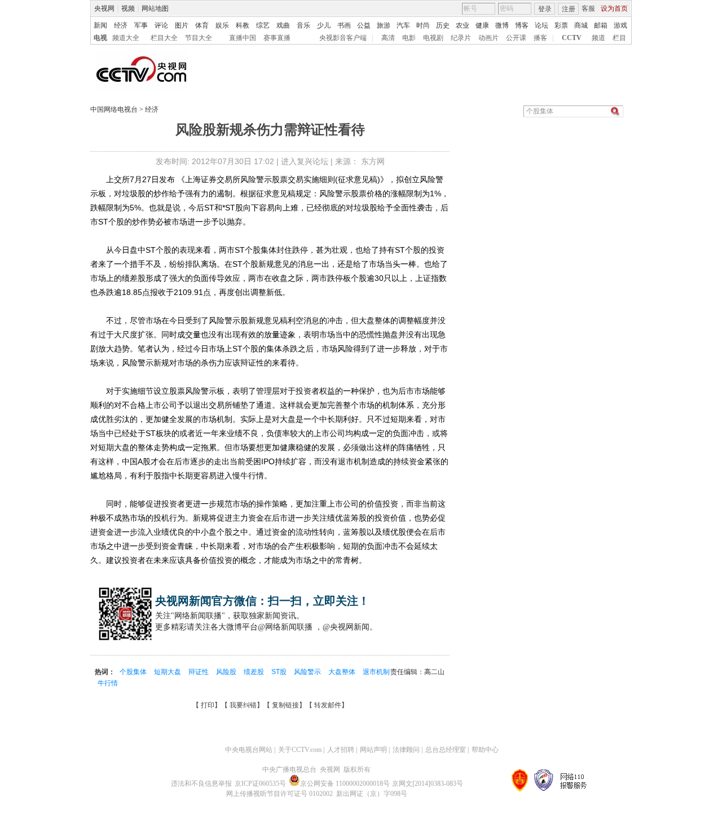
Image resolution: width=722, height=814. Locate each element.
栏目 (619, 38)
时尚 (423, 25)
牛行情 (108, 683)
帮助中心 (485, 750)
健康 (482, 25)
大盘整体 (342, 672)
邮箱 (600, 25)
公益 (364, 25)
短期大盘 (168, 672)
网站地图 (155, 8)
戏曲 (283, 25)
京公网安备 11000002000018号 (345, 783)
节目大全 (198, 38)
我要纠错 (243, 705)
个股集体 (134, 672)
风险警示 (308, 672)
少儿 (324, 25)
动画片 (488, 38)
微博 (502, 25)
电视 (100, 38)
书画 (344, 25)
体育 (202, 25)
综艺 (263, 25)
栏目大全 (164, 38)
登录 (545, 9)
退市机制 (376, 672)
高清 (388, 38)
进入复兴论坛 (304, 161)
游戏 (620, 25)
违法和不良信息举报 (201, 783)
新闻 (100, 25)
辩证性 (199, 672)
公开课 (516, 38)
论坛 (541, 25)
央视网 (104, 8)
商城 (581, 25)
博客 (522, 25)
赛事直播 (276, 38)
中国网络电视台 (114, 109)
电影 (409, 38)
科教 (242, 25)
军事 (141, 25)
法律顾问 (406, 750)
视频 (128, 8)
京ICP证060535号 (260, 783)
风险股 (227, 672)
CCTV (572, 38)
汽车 (403, 25)
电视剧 (433, 38)
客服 (588, 8)
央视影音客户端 (343, 38)
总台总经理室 (445, 750)
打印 (207, 705)
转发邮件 (327, 705)
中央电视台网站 (248, 750)
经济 (120, 25)
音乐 (303, 25)
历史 (443, 25)
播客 (540, 38)
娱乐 (222, 25)
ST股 (279, 672)
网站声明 (373, 750)
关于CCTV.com (300, 750)
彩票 (561, 25)
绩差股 (255, 672)
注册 (568, 9)
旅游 (383, 25)
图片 (181, 25)
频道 (598, 38)
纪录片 (461, 38)
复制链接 (285, 705)
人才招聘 (340, 750)
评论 (161, 25)
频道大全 (125, 38)
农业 (462, 25)
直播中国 (242, 38)
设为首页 (614, 8)
